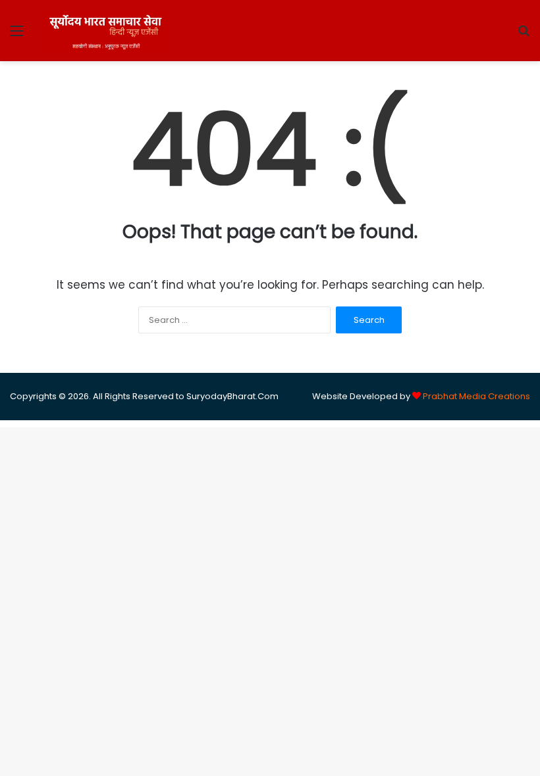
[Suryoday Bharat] (105, 30)
